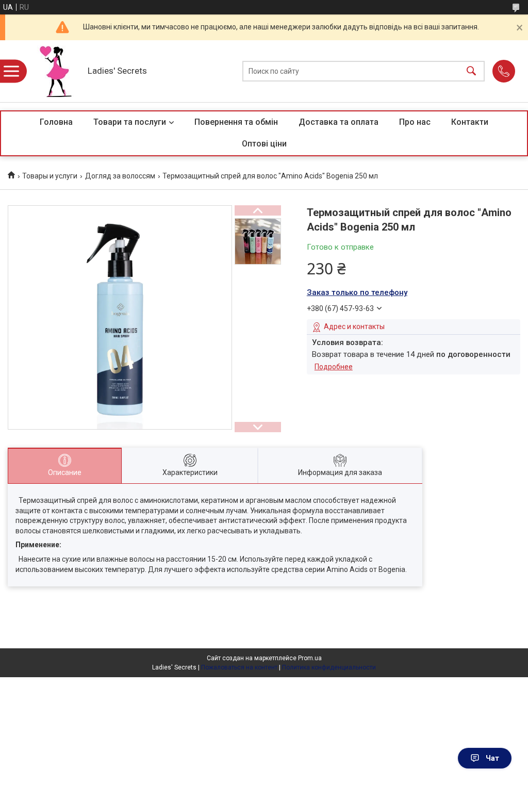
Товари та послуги (129, 122)
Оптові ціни (264, 144)
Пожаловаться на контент (239, 667)
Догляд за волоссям (120, 176)
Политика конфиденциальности (329, 667)
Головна (56, 122)
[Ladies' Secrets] (54, 71)
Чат (492, 758)
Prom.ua (310, 658)
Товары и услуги (49, 176)
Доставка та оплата (338, 122)
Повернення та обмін (236, 122)
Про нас (415, 122)
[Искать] (471, 71)
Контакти (469, 122)
